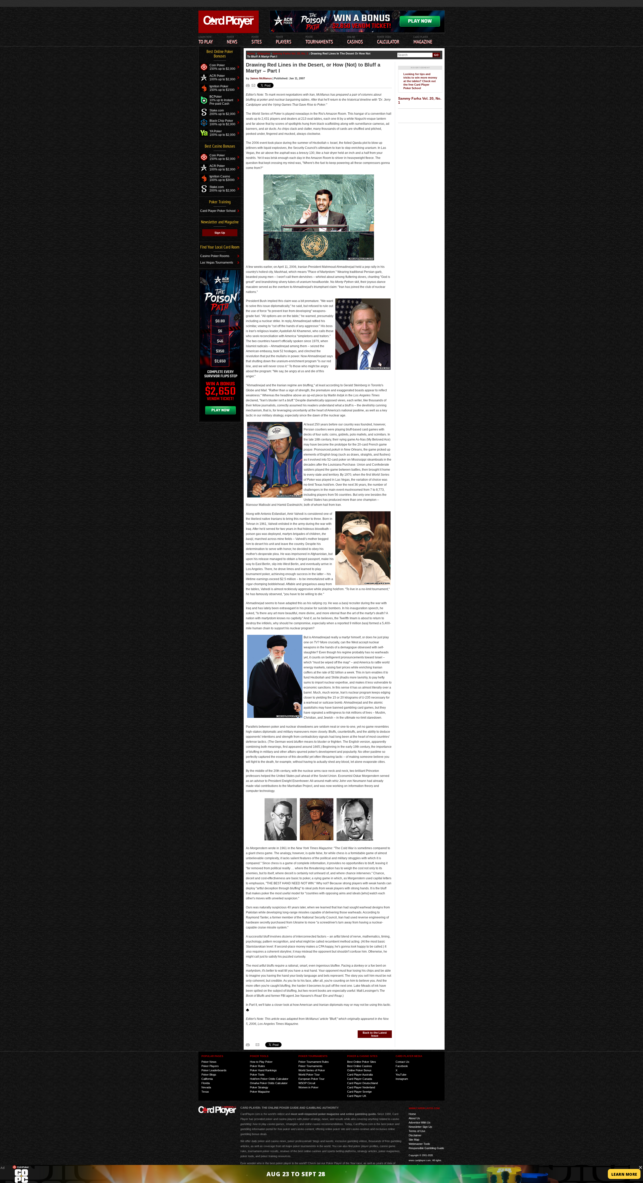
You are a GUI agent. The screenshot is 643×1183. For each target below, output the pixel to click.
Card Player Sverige (359, 1091)
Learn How (205, 40)
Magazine (263, 53)
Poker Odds (388, 40)
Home (251, 53)
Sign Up (220, 232)
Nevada (206, 1087)
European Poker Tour (311, 1078)
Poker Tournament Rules (313, 1061)
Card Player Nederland (361, 1087)
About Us (414, 1118)
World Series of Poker (311, 1070)
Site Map (414, 1139)
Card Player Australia (360, 1074)
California (207, 1078)
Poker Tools (257, 1074)
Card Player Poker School (218, 211)
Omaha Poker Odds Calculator (269, 1083)
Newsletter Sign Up (420, 1126)
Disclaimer (415, 1135)
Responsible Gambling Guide (426, 1148)
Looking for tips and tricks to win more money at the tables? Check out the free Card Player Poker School (420, 81)
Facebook (402, 1066)
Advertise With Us (420, 1122)
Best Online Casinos (359, 1066)
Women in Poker (308, 1087)
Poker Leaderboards (214, 1070)
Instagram (402, 1078)
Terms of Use (417, 1131)
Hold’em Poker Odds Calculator (269, 1078)
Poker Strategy (259, 1087)
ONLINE (355, 40)
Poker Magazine (260, 1091)
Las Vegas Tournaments (216, 262)
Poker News (209, 1061)
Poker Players (210, 1066)
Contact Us (402, 1061)
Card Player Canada (359, 1078)
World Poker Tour (309, 1074)
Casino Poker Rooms (214, 256)
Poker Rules (257, 1066)
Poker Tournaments (310, 1066)
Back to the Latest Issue (375, 1034)
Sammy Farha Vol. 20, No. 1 (290, 53)
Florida (205, 1083)
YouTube (401, 1074)
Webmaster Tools (419, 1143)
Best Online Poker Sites (361, 1061)
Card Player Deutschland (362, 1083)
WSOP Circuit (306, 1083)
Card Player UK (356, 1095)
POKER (232, 40)
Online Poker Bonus (359, 1070)
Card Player (422, 40)
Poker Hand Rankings (263, 1070)
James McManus (261, 78)
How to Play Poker (261, 1061)
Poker (283, 40)
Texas (205, 1091)
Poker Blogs (208, 1074)
